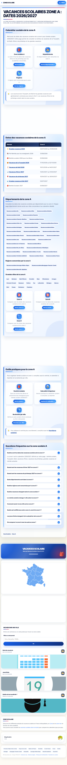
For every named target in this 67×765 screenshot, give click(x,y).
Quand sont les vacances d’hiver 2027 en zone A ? (22, 467)
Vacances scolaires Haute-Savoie (15, 235)
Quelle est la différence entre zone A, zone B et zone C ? (24, 510)
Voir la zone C (19, 329)
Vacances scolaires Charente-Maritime (17, 219)
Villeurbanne (45, 279)
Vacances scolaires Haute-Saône (51, 231)
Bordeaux (14, 279)
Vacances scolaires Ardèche (44, 211)
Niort (8, 287)
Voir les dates (19, 64)
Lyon (8, 279)
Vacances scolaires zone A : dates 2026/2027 (32, 14)
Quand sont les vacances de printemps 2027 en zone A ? (24, 473)
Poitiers (28, 283)
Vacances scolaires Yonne (53, 255)
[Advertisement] (33, 119)
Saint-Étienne (22, 279)
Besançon (21, 283)
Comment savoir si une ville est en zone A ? (20, 504)
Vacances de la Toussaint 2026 (19, 162)
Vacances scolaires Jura (13, 239)
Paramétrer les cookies (53, 754)
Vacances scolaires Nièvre (34, 243)
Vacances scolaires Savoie (50, 251)
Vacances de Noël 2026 (16, 167)
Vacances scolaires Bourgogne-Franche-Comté (44, 265)
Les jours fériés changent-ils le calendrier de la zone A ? (24, 516)
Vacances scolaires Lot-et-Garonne (16, 243)
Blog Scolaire (8, 737)
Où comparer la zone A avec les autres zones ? (21, 522)
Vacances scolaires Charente (30, 215)
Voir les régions (18, 86)
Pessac (14, 287)
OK (33, 643)
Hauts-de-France (32, 748)
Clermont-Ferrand (11, 283)
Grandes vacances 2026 (17, 149)
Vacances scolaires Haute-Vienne (35, 235)
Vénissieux (21, 287)
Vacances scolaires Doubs (31, 227)
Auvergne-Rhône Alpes (36, 751)
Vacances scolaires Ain (12, 211)
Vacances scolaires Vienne (36, 255)
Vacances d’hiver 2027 (16, 172)
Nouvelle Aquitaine (47, 751)
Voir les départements (47, 64)
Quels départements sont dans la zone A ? (20, 479)
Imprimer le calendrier (47, 401)
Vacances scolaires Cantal (13, 215)
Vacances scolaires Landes (28, 239)
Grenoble (31, 279)
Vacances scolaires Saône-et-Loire (32, 251)
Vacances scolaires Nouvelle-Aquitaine (17, 269)
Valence (56, 283)
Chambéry (29, 287)
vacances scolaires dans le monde (29, 727)
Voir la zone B (47, 307)
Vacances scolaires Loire (44, 239)
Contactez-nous (24, 754)
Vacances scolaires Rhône (13, 251)
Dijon (38, 279)
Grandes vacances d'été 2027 (18, 181)
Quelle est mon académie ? (10, 694)
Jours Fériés (6, 672)
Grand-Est (55, 751)
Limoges (54, 279)
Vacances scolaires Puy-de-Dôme (15, 247)
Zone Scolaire (8, 3)
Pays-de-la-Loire (22, 748)
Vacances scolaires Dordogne (14, 227)
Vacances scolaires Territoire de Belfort (17, 255)
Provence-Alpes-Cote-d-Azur (10, 748)
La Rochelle (41, 283)
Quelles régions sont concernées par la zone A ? (22, 485)
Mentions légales (31, 754)
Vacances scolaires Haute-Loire (32, 231)
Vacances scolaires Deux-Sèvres (49, 223)
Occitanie (40, 748)
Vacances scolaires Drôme (47, 227)
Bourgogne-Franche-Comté (16, 751)
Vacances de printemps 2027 (18, 176)
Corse (51, 723)
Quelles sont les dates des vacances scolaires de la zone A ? (26, 453)
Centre (58, 748)
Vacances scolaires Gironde (14, 231)
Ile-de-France (47, 748)
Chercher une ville (18, 422)
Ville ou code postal (9, 635)
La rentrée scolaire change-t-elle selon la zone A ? (22, 498)
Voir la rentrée (18, 401)
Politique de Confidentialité (42, 754)
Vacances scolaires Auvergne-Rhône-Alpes (18, 265)
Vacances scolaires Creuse (31, 223)
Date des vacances (8, 650)
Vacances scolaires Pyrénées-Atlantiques (37, 247)
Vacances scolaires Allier (27, 211)
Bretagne (6, 751)
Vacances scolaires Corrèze (36, 219)
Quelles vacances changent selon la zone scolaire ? (23, 492)
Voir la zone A (19, 307)
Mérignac (49, 283)
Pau (34, 283)
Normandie (26, 751)
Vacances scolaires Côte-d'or (14, 223)
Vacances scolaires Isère (53, 235)
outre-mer (59, 723)
